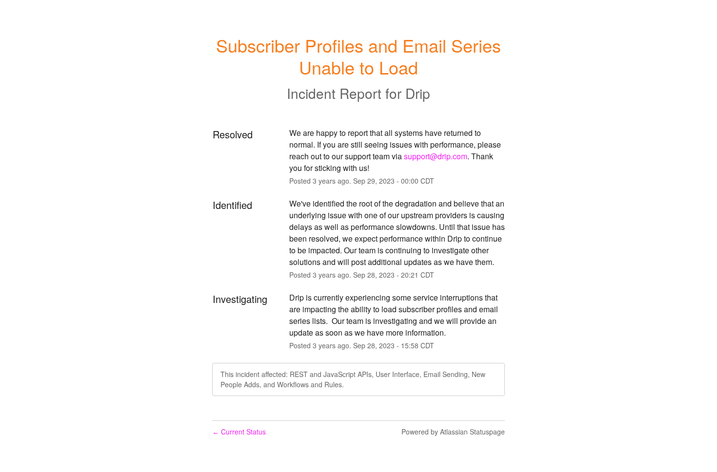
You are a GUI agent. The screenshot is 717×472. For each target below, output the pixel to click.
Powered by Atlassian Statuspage (453, 431)
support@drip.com (435, 156)
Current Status (239, 431)
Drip (417, 93)
